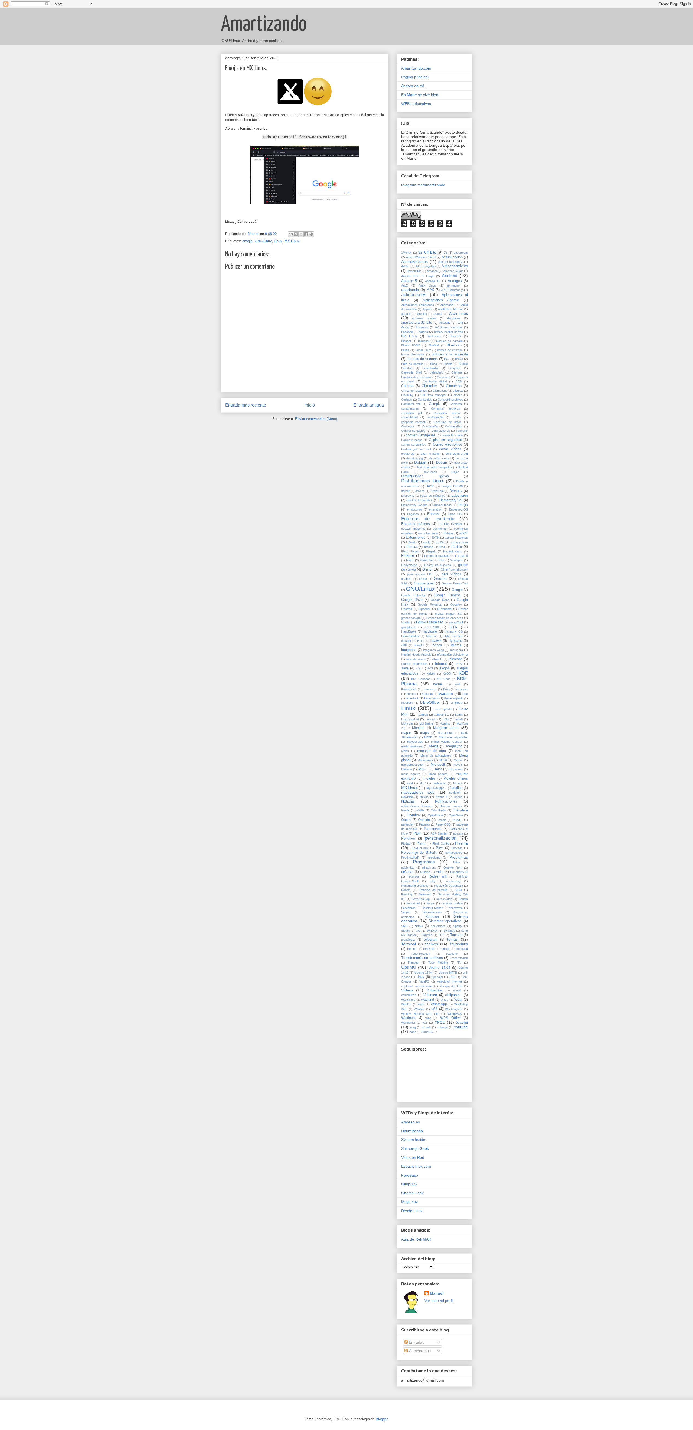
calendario (436, 372)
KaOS (447, 673)
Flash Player (410, 551)
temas (452, 939)
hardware (430, 631)
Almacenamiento (455, 266)
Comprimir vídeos (447, 413)
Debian (420, 462)
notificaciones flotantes (417, 806)
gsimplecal (408, 627)
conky (457, 417)
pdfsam (458, 833)
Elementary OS (451, 500)
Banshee (407, 331)
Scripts (463, 899)
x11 (425, 1022)
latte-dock (412, 698)
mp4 (410, 783)
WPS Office (450, 1018)
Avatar (405, 327)
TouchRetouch (420, 953)
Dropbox (455, 491)
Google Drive (412, 600)
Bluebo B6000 (410, 345)
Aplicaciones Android (441, 300)
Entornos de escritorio (427, 518)
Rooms (406, 890)
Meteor (458, 760)
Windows (408, 1018)
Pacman (424, 824)
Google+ (456, 604)
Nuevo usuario (451, 806)
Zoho (412, 1031)
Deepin (441, 462)
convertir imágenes (421, 435)
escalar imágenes (413, 528)
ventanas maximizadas (417, 986)
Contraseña (430, 426)
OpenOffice (435, 815)
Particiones (433, 829)
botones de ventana (422, 359)
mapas (406, 733)
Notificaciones (446, 801)
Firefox (456, 547)
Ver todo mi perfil (438, 1300)
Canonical (443, 377)
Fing (442, 546)
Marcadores (445, 732)
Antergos (455, 281)
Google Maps (440, 599)
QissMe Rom (452, 867)
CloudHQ (407, 395)
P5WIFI (458, 820)
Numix (405, 810)
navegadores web (417, 792)
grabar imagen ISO (448, 613)
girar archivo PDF (420, 574)
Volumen (430, 995)
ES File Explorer (450, 524)
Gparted (406, 609)
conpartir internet (413, 422)
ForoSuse (409, 1175)
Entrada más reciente (245, 405)
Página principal (415, 77)
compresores (410, 408)
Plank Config (440, 843)
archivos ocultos (424, 318)
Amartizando (264, 25)
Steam (405, 930)
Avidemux (422, 327)
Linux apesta (442, 709)
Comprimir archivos (445, 408)
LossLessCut (410, 719)
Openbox (414, 815)
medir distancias (412, 746)
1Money (406, 252)
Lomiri (459, 714)
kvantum (445, 693)
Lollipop (423, 714)
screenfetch (444, 899)
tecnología (408, 939)
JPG (430, 668)
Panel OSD (443, 824)
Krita (446, 689)
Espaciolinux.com (416, 1166)
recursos (414, 876)
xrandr (426, 1027)
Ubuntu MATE (448, 972)
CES (459, 381)
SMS (404, 926)
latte (465, 693)
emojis (247, 241)
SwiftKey (432, 930)
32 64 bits (427, 252)
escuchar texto (428, 533)
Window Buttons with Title (420, 1013)
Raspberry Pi (459, 871)
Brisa (433, 363)
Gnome (440, 578)
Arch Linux (458, 313)
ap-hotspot (453, 285)
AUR (460, 322)
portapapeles (453, 852)
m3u (446, 719)
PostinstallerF (410, 857)
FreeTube (426, 560)
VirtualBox (434, 990)
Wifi (434, 1009)
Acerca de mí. (413, 86)
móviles (429, 778)
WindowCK (454, 1013)
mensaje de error (431, 751)
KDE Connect (420, 678)
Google (457, 590)
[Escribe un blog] (296, 234)
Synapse (449, 930)
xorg (413, 1027)
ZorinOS (427, 1031)
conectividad (409, 417)
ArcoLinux (453, 318)
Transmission (459, 958)
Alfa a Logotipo (425, 266)
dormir (405, 491)
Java (405, 668)
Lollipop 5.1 (441, 714)
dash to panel (430, 453)
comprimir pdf (411, 413)
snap (419, 926)
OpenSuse (456, 815)
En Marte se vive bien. (420, 95)
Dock (430, 486)
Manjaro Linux (446, 727)
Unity (420, 977)
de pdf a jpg (414, 458)
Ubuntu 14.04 (439, 968)
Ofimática (460, 810)
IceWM (419, 645)
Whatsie (419, 1009)
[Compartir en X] (301, 234)
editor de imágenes (433, 495)
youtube (461, 1027)
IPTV (459, 663)
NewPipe (407, 797)
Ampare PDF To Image (417, 276)
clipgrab (458, 390)
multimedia (439, 783)
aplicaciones (413, 294)
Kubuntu (427, 693)
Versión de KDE (451, 986)
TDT (441, 935)
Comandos (425, 399)
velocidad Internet (449, 981)
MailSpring (426, 723)
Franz (410, 560)
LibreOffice (429, 702)
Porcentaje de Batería (419, 853)
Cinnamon (454, 386)
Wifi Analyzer (454, 1009)
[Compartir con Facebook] (306, 234)
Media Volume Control (446, 741)
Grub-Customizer (429, 622)
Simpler (406, 912)
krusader (462, 689)
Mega (434, 746)
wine (428, 1018)
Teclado (456, 935)
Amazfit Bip (414, 271)
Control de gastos (413, 430)
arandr (438, 313)
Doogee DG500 (451, 486)
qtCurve (407, 872)
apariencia (410, 289)
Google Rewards (430, 604)
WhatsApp (439, 1004)
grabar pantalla (411, 618)
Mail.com (407, 723)
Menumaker (425, 760)
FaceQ (425, 542)
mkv (438, 769)
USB (452, 977)
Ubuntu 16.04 (423, 972)
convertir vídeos (452, 435)
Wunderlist (408, 1022)
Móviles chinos (455, 778)
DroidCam (437, 491)
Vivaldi (457, 990)
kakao (431, 673)
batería (423, 331)
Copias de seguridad (445, 440)
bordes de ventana (450, 350)
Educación (459, 496)
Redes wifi (438, 876)
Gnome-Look (412, 1193)
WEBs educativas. (416, 104)
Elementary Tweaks (414, 504)
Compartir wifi (410, 403)
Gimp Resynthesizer (454, 569)
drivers (419, 491)
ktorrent (411, 693)
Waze (444, 999)
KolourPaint (408, 689)
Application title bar (450, 309)
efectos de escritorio (419, 500)
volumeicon (408, 995)
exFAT (463, 533)
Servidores (408, 907)
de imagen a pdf (457, 453)
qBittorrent (429, 867)
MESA (443, 760)
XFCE (440, 1022)
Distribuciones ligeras (425, 476)
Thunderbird (458, 944)
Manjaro (418, 728)
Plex (439, 848)
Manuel (436, 1293)
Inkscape (455, 659)
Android (449, 275)
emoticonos (414, 509)
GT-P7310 (432, 627)
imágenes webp (433, 650)
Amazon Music (453, 271)
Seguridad (413, 903)
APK (430, 290)
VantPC (424, 981)
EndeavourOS (458, 509)
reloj (432, 881)
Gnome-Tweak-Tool (455, 583)
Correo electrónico (447, 444)
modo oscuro (410, 773)
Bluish (405, 350)
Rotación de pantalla (433, 890)
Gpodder (424, 609)
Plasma (461, 843)
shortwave (456, 907)
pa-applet (407, 824)
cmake (457, 395)
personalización (440, 838)
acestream (461, 252)
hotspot (406, 640)
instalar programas (414, 663)
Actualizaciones (414, 261)
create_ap (407, 453)
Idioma (456, 645)
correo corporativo (413, 444)
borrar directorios (413, 354)
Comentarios (419, 1351)
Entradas (416, 1342)
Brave (459, 359)
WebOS (406, 1004)
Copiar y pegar (411, 439)
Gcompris (456, 560)
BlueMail (433, 345)
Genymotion (409, 565)
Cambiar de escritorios (416, 377)
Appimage (446, 304)
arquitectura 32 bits (416, 323)
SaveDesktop (421, 899)
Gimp (427, 569)
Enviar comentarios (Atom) (316, 419)
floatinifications (452, 551)
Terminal (408, 944)
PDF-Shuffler (438, 833)
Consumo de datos (448, 422)
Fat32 (440, 542)
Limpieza (456, 702)
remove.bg (453, 881)
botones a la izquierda (450, 354)
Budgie (447, 363)
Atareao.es (410, 1122)
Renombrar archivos (415, 885)
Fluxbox (408, 555)
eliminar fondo (442, 504)
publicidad (407, 867)
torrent (445, 948)
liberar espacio (453, 698)
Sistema (432, 916)
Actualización (452, 257)
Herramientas (410, 636)
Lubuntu (431, 719)
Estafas (449, 533)
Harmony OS (453, 631)
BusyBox (455, 368)
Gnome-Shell (424, 583)
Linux (278, 241)
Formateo (461, 555)
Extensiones (415, 537)
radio (439, 872)
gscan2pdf (456, 622)
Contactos (408, 426)
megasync (454, 746)
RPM (458, 890)
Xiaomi (462, 1022)
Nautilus (456, 788)
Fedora (411, 547)
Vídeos (407, 990)
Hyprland (455, 641)
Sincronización (432, 912)
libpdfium (407, 702)
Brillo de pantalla (412, 363)
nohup (458, 797)
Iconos (437, 645)
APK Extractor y (452, 290)
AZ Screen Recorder (449, 327)
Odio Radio (438, 810)
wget (421, 1004)
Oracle (441, 820)
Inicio (310, 405)
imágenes (408, 650)
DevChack (430, 471)
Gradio (405, 622)
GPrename (444, 609)
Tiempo (411, 948)
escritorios (440, 528)
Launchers (431, 698)
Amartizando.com (416, 68)
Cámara (456, 372)
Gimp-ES (409, 1184)
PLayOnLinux (419, 848)
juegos (444, 668)
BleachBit (455, 336)
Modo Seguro (438, 773)
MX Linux (292, 241)
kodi (457, 684)
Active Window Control (421, 257)
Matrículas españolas (453, 737)
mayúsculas (415, 741)
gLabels (406, 578)
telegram (430, 939)
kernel (438, 684)
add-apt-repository (450, 261)
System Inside (413, 1139)
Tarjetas (427, 935)
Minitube (406, 769)
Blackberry (434, 336)
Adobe (405, 266)
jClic (418, 668)
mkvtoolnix (456, 769)
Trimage (413, 962)
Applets (427, 309)
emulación (435, 509)
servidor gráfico (451, 903)
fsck (441, 560)
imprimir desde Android (416, 654)
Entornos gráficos (415, 524)
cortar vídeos (450, 449)
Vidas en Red (412, 1157)
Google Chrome (447, 595)
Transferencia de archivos (422, 958)
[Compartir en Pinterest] (311, 234)
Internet (441, 664)
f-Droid (410, 542)
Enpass (433, 514)
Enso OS (455, 514)
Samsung (425, 894)
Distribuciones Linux (422, 480)
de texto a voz (439, 458)
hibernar (431, 636)
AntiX (404, 285)
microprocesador (412, 764)
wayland (427, 1000)
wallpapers (453, 995)
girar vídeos (451, 574)
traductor (452, 953)
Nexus (424, 797)
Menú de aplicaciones (435, 755)
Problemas (458, 857)
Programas (424, 862)
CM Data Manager (433, 395)
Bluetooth (454, 345)
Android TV (432, 281)
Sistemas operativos (445, 921)
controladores (441, 430)
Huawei (435, 641)
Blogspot (423, 340)
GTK (453, 627)
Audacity (444, 322)
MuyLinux (409, 1202)
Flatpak (431, 551)
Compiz (435, 404)
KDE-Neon (443, 678)
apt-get (405, 313)
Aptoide (422, 313)
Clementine (440, 390)
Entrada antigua (368, 405)
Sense (430, 903)
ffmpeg (428, 546)
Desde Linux (412, 1211)
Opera (406, 820)
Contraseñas (453, 426)
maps (424, 733)
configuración (435, 417)
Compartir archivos (450, 399)
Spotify (457, 926)
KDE (463, 673)
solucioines (438, 926)
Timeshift (428, 948)
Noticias (408, 801)
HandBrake (408, 631)
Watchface (408, 999)
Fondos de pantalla (436, 555)
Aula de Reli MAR (416, 1239)
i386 (404, 645)
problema (434, 857)
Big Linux (409, 336)
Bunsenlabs (430, 368)
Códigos (406, 399)
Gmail (423, 578)
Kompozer (429, 689)
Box (446, 359)
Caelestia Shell (411, 372)
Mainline (445, 723)
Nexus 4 (441, 797)
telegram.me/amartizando (423, 185)
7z (445, 252)
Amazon (432, 271)
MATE (428, 737)
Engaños (413, 514)
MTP (423, 783)
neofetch (454, 792)
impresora (456, 650)
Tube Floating (438, 962)
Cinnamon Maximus (414, 390)
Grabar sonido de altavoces (444, 618)
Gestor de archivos (437, 565)
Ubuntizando (412, 1131)
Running (406, 894)
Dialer (455, 471)
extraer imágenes (456, 537)
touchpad (462, 948)
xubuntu (442, 1027)
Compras (456, 403)
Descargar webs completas (434, 467)
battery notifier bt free (448, 331)
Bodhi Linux (423, 350)
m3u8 (459, 719)
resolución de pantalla (448, 885)
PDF (417, 833)
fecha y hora (459, 542)
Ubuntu (408, 967)
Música (458, 783)
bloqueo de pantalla (449, 340)
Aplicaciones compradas (417, 304)
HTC (420, 640)
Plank (420, 843)
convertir (462, 430)
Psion (456, 862)
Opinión (424, 820)
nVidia (420, 810)
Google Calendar (413, 595)
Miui (421, 769)
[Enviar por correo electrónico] (290, 234)
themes (431, 944)
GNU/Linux (263, 241)
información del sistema (452, 654)
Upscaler (437, 977)
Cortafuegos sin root (416, 449)
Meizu (405, 750)
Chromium (430, 386)
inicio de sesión (416, 659)
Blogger (406, 340)
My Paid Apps (435, 788)
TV (459, 962)
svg (418, 930)
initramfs (437, 659)
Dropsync (407, 495)
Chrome (407, 386)
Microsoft (438, 765)
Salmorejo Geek (415, 1148)
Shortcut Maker (432, 907)
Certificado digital (435, 381)
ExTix (435, 537)
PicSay (405, 843)
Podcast (456, 848)
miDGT (457, 764)
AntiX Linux (427, 285)
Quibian (425, 871)
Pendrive (408, 838)
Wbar (458, 1000)
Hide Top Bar (453, 636)
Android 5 (409, 281)
